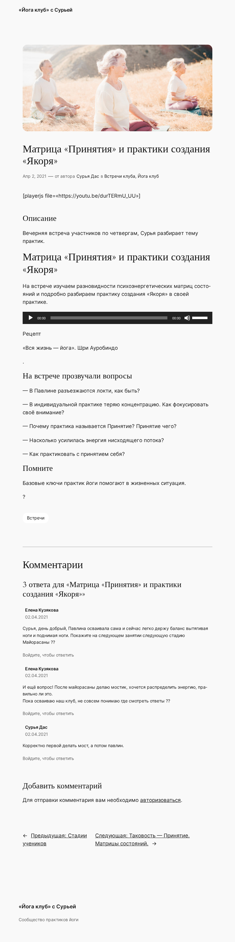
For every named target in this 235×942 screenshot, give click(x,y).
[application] (117, 318)
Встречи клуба (119, 176)
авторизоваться (160, 800)
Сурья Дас (87, 176)
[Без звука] (187, 318)
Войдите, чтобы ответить (48, 654)
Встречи (35, 517)
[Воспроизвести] (31, 318)
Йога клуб (148, 176)
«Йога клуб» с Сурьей (46, 10)
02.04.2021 (36, 617)
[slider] (200, 317)
